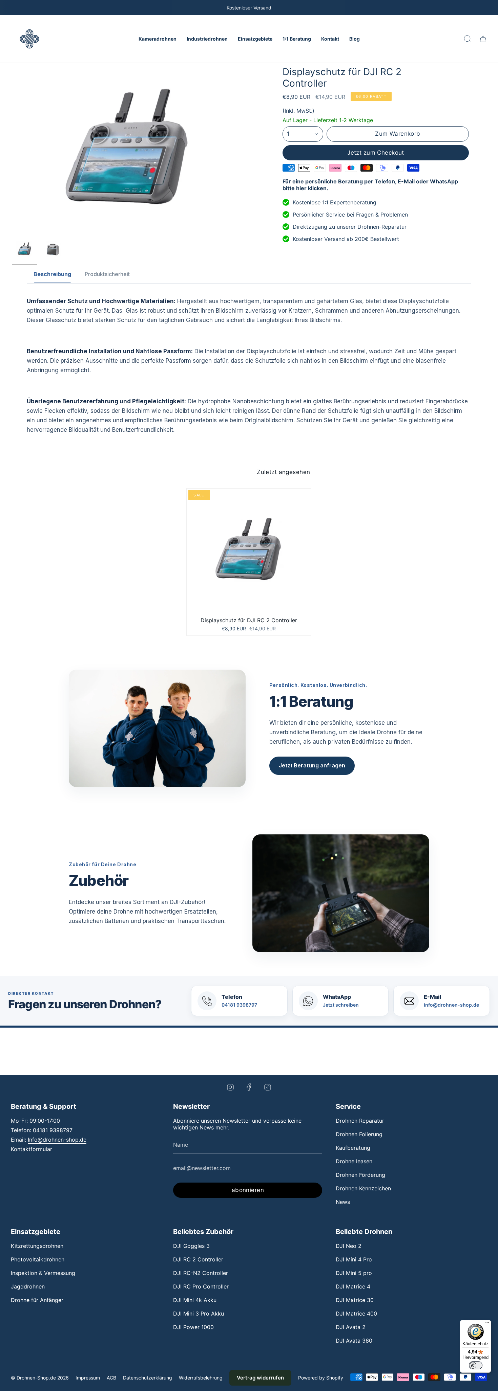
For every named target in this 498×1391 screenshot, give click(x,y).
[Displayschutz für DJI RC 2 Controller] (249, 551)
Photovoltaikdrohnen (37, 1259)
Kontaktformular (31, 1149)
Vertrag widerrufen (260, 1377)
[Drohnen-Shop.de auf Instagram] (230, 1086)
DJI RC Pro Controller (201, 1286)
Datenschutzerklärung (147, 1378)
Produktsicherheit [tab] (107, 274)
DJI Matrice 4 (353, 1286)
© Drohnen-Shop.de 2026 (40, 1378)
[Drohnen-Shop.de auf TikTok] (268, 1086)
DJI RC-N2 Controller (200, 1273)
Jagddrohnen (28, 1286)
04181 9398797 (52, 1130)
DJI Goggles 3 (191, 1245)
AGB (111, 1378)
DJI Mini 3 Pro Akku (198, 1313)
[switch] (475, 1365)
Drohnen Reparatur (360, 1120)
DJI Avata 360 (354, 1340)
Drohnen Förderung (360, 1174)
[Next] (492, 7)
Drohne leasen (354, 1161)
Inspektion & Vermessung (43, 1273)
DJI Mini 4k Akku (194, 1300)
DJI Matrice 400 (356, 1313)
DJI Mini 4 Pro (354, 1259)
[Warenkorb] (483, 39)
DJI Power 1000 (193, 1327)
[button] (157, 39)
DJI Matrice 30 (355, 1300)
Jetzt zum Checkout (375, 152)
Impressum (88, 1378)
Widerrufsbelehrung (201, 1378)
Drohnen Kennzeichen (363, 1188)
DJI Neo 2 (348, 1245)
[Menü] (487, 1324)
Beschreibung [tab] (52, 274)
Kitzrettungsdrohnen (37, 1245)
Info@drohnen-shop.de (57, 1139)
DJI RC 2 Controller (198, 1259)
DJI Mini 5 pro (354, 1273)
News (343, 1201)
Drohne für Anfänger (37, 1300)
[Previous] (6, 7)
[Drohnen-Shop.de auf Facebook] (249, 1086)
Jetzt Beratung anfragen (312, 765)
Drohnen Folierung (359, 1134)
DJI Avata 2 (351, 1327)
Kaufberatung (353, 1147)
